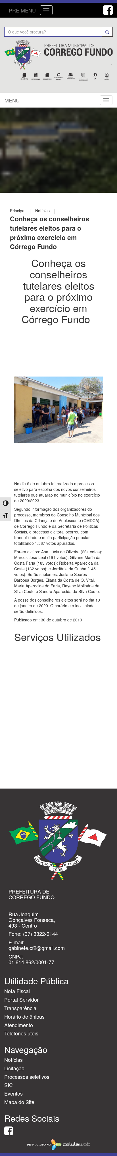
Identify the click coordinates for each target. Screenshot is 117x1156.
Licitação (14, 1068)
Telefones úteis (21, 1033)
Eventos (13, 1093)
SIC (8, 1084)
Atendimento (18, 1025)
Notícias (13, 1059)
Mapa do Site (19, 1101)
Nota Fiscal (17, 991)
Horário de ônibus (24, 1016)
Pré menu (22, 10)
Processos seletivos (26, 1076)
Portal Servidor (21, 999)
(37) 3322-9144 (40, 933)
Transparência (20, 1008)
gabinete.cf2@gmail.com (37, 947)
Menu (12, 100)
